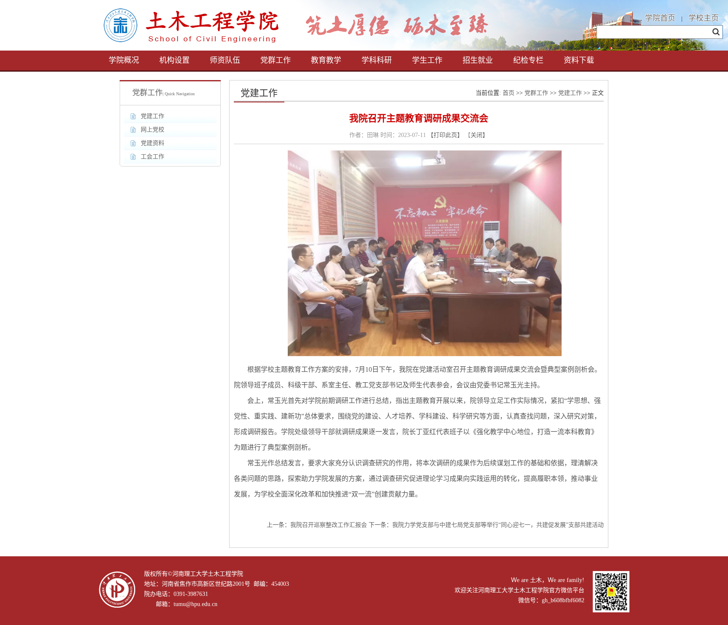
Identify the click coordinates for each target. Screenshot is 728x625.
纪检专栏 (528, 60)
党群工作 (275, 60)
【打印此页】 (445, 135)
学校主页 (703, 18)
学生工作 (427, 60)
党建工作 (570, 93)
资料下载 (579, 60)
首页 (508, 93)
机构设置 (174, 60)
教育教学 (326, 60)
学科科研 (376, 60)
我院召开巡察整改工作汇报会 (328, 525)
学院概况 (124, 60)
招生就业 (478, 60)
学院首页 (660, 18)
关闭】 (479, 135)
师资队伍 (225, 60)
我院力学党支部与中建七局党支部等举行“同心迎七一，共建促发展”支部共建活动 (498, 525)
